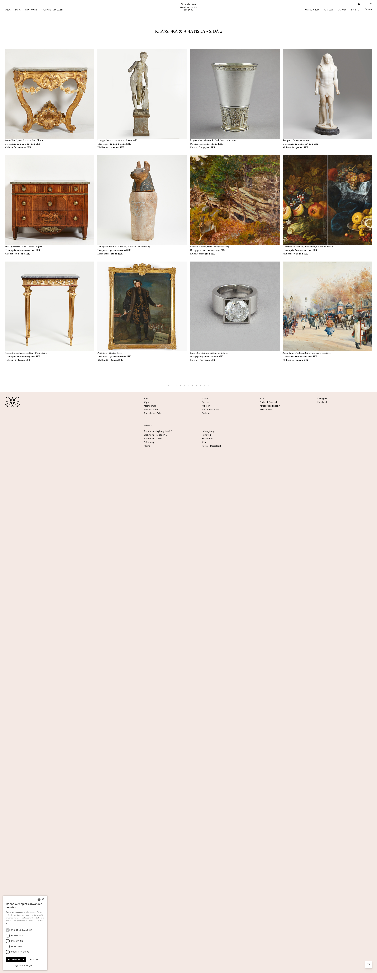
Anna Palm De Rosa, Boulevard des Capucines (306, 353)
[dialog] (25, 933)
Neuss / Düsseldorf (211, 446)
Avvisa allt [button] (36, 959)
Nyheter (355, 10)
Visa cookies (265, 410)
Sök (370, 10)
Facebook (322, 402)
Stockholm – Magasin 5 (155, 435)
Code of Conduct (268, 402)
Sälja (8, 10)
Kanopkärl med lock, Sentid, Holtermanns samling (123, 247)
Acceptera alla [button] (16, 959)
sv (359, 3)
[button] (25, 965)
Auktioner (31, 10)
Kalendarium (312, 10)
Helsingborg (208, 431)
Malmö (147, 446)
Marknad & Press (210, 410)
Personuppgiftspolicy (269, 406)
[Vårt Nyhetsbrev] (368, 964)
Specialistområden (52, 10)
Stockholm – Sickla (153, 439)
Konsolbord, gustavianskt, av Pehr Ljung (26, 353)
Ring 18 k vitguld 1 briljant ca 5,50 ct (209, 353)
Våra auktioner (151, 410)
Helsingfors (207, 439)
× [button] (43, 899)
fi (367, 3)
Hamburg (206, 435)
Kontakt (328, 10)
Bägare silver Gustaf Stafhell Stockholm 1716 (213, 140)
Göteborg (149, 442)
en (363, 3)
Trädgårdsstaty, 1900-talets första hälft (117, 140)
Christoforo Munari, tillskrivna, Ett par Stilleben (308, 247)
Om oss (342, 10)
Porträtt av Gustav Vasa (109, 353)
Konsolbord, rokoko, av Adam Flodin (24, 140)
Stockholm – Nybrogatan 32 (158, 431)
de (371, 3)
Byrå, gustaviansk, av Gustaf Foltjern (24, 247)
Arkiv (261, 399)
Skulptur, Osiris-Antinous (296, 140)
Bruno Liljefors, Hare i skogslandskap (209, 247)
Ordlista (206, 413)
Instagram (322, 399)
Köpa (17, 10)
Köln (204, 442)
